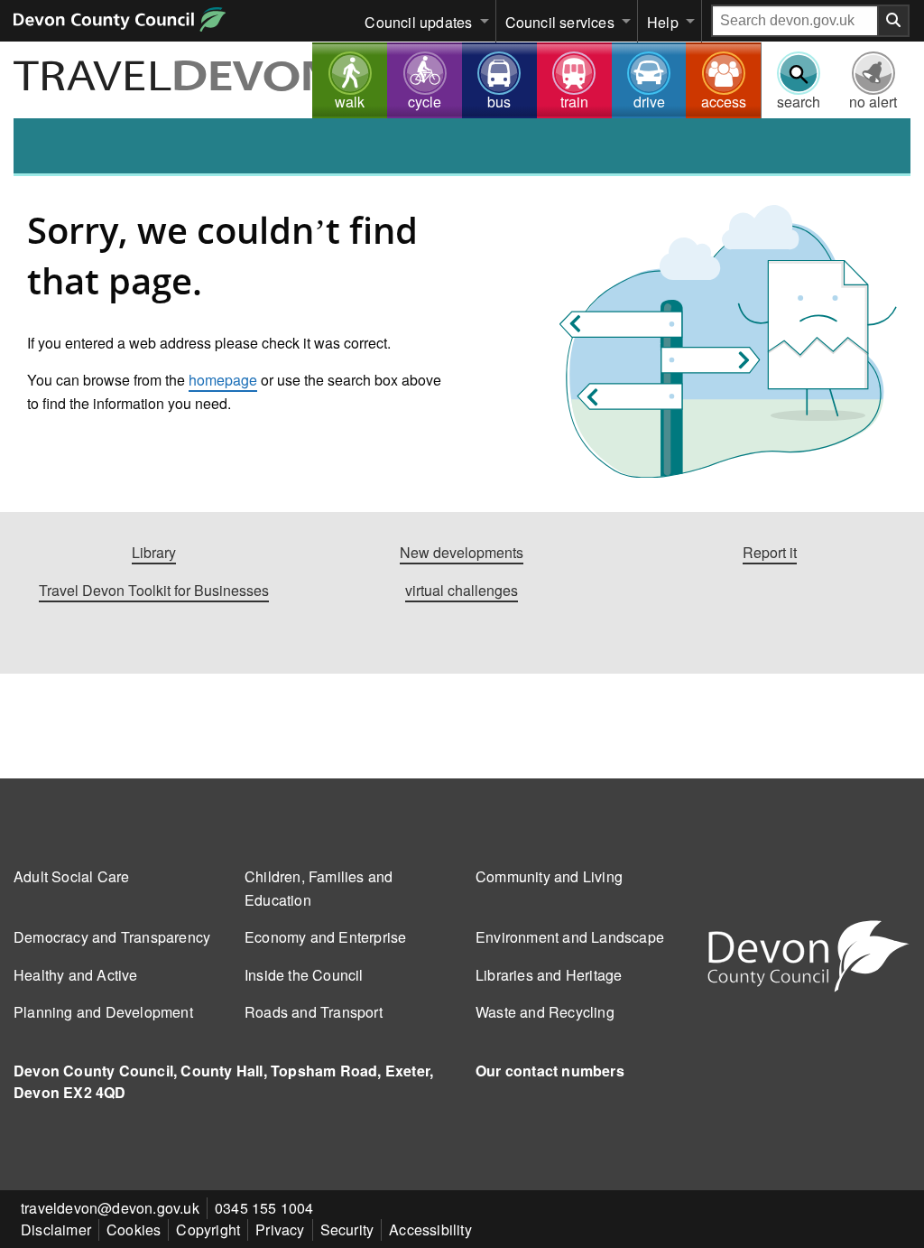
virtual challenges (461, 590)
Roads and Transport (314, 1011)
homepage (223, 379)
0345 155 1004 (264, 1207)
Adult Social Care (71, 876)
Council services (559, 22)
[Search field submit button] (894, 21)
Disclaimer (56, 1229)
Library (154, 552)
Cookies (133, 1229)
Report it (770, 552)
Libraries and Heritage (549, 974)
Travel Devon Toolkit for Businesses (154, 590)
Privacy (279, 1229)
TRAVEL (175, 78)
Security (347, 1229)
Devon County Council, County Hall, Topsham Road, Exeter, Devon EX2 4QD (223, 1081)
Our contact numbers (550, 1070)
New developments (461, 552)
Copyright (208, 1229)
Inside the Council (304, 974)
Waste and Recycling (545, 1011)
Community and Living (549, 876)
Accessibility (430, 1229)
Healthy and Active (76, 974)
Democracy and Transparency (112, 937)
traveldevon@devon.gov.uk (110, 1207)
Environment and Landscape (570, 937)
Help (663, 22)
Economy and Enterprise (325, 937)
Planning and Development (103, 1011)
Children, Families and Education (319, 888)
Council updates (418, 22)
